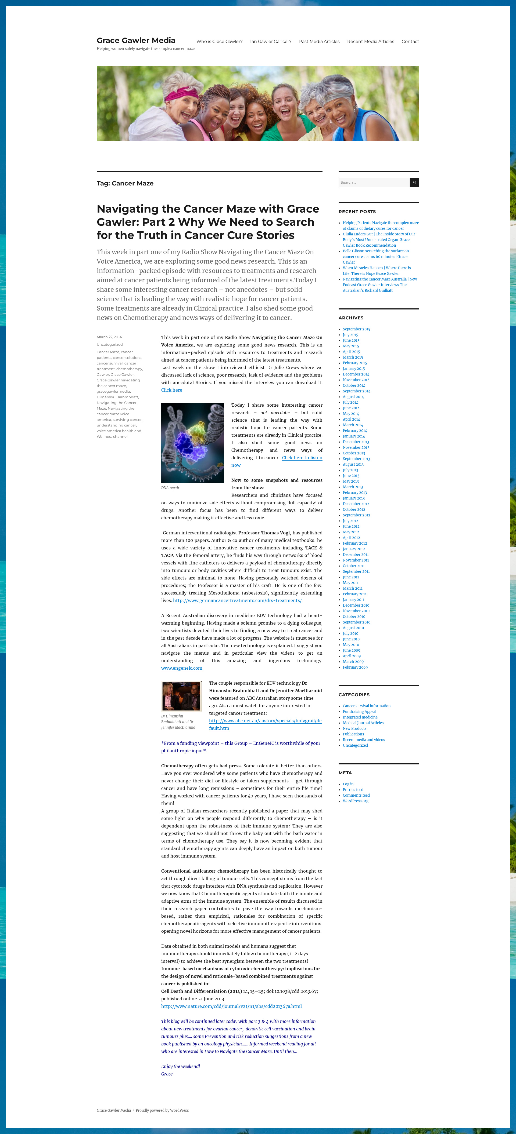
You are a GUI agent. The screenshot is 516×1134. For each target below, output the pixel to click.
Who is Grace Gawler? (219, 41)
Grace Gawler (122, 374)
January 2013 (354, 498)
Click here (171, 390)
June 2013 (351, 475)
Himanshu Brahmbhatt (117, 397)
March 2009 (353, 661)
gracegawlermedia (113, 391)
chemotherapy (129, 369)
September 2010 (356, 622)
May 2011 (351, 583)
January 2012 (354, 549)
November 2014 (356, 380)
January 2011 (353, 599)
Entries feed (353, 789)
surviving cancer (127, 419)
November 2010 (356, 611)
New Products (355, 728)
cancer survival (110, 363)
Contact (410, 41)
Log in (348, 784)
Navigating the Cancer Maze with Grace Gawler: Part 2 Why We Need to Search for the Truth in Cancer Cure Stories (208, 222)
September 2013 (356, 459)
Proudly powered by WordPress (162, 1110)
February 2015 (355, 363)
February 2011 (355, 594)
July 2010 (350, 633)
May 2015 (351, 346)
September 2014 (356, 391)
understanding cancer (116, 425)
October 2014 (354, 385)
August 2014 (353, 397)
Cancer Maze (108, 352)
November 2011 (356, 560)
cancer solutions (127, 357)
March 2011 (353, 588)
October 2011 (354, 566)
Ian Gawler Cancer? (271, 41)
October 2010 (354, 616)
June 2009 (351, 650)
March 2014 (353, 425)
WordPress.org (355, 801)
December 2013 (356, 442)
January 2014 (354, 436)
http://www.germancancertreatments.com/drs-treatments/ (237, 600)
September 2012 (356, 515)
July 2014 (350, 402)
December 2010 (356, 605)
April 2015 (351, 351)
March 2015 (353, 357)
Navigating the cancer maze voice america (115, 414)
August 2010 (353, 628)
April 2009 (352, 656)
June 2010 (351, 639)
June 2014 (351, 408)
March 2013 (353, 487)
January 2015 (354, 368)
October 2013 (354, 453)
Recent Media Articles (370, 41)
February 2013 (355, 492)
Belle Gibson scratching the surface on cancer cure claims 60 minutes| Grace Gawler (376, 257)
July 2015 (350, 335)
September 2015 (356, 329)
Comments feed (356, 795)
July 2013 (350, 470)
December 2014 (356, 374)
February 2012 (355, 543)
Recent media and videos (364, 740)
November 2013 (356, 447)
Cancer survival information (367, 706)
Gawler (103, 374)
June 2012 (351, 526)
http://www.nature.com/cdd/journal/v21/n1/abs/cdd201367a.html (231, 1006)
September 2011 (356, 571)
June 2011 (351, 577)
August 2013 (353, 464)
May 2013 (351, 481)
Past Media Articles (319, 41)
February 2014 (355, 430)
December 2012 (356, 504)
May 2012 (351, 532)
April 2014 (351, 419)
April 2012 (351, 537)
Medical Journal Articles (363, 723)
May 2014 (351, 413)
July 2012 (350, 521)
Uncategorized (110, 344)
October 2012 (354, 509)
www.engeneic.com (181, 668)
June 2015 (351, 340)
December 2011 (356, 554)
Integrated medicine (360, 717)
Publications (353, 734)
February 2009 (355, 667)
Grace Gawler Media (136, 40)
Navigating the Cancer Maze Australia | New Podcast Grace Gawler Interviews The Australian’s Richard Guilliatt (380, 285)
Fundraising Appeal (359, 711)
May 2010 (351, 645)
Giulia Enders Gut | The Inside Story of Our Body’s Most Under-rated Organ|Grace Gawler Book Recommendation (379, 240)
